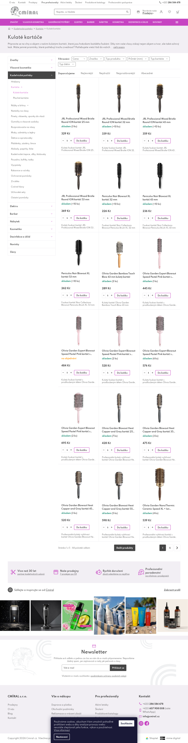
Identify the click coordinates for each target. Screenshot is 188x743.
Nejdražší (104, 73)
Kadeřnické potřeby (21, 75)
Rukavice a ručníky (20, 170)
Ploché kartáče (21, 98)
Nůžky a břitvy (18, 105)
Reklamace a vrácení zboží (66, 713)
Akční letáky (66, 2)
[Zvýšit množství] (71, 140)
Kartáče (15, 87)
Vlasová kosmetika (20, 67)
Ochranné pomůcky (21, 175)
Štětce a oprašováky (21, 137)
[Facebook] (146, 723)
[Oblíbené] (169, 11)
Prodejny (33, 2)
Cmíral (50, 590)
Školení (78, 2)
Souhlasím (126, 723)
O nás (12, 2)
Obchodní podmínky (62, 709)
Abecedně (147, 73)
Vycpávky (16, 165)
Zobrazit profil (172, 589)
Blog (10, 713)
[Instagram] (141, 723)
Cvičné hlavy (17, 186)
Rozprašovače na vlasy (23, 127)
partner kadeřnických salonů (31, 574)
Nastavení (62, 736)
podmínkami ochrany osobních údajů (108, 676)
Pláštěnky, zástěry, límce (23, 143)
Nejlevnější (87, 73)
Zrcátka (15, 181)
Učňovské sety (18, 192)
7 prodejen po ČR (68, 574)
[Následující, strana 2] (177, 548)
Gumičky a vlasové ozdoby (25, 121)
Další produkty (124, 547)
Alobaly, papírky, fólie (22, 148)
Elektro (14, 206)
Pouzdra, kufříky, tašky (22, 159)
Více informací (62, 730)
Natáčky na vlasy (20, 110)
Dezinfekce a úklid (20, 236)
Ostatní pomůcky (19, 197)
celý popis (119, 47)
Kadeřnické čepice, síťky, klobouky (28, 154)
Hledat (127, 12)
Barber (14, 213)
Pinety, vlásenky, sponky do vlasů (27, 116)
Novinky (14, 244)
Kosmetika (16, 229)
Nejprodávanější (125, 73)
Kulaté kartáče (20, 92)
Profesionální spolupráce (120, 2)
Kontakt (22, 2)
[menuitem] (14, 22)
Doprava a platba (61, 704)
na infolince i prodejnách (157, 576)
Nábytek (15, 221)
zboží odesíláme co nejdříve (116, 574)
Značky (14, 60)
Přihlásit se (118, 667)
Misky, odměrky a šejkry (23, 132)
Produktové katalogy (95, 2)
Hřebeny (15, 81)
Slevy (13, 251)
